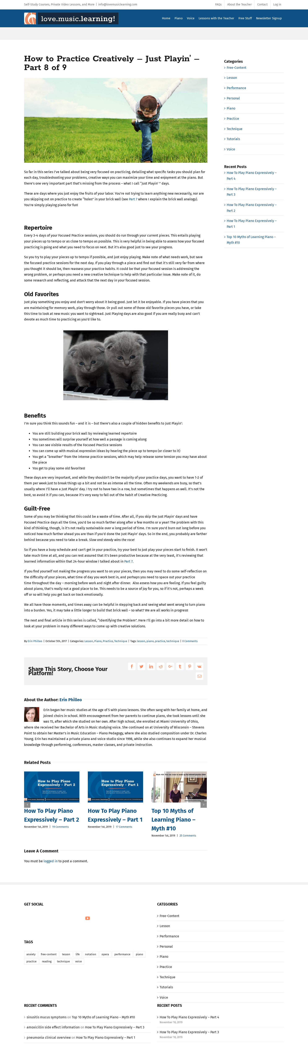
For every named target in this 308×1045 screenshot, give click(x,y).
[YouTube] (87, 918)
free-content (49, 954)
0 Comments (190, 641)
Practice (108, 641)
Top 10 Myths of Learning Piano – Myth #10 (173, 819)
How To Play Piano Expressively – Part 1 (105, 1038)
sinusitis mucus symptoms (46, 1017)
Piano (98, 641)
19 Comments (60, 826)
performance (122, 954)
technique (172, 641)
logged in (51, 861)
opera (105, 954)
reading (47, 961)
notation (90, 954)
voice (78, 961)
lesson (141, 641)
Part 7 (133, 199)
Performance (236, 88)
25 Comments (188, 835)
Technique (120, 641)
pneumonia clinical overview (49, 1038)
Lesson (88, 641)
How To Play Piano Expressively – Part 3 (114, 1027)
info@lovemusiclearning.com (117, 4)
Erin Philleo (35, 641)
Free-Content (236, 68)
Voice (231, 149)
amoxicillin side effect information (53, 1027)
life (78, 954)
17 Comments (124, 826)
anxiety (30, 954)
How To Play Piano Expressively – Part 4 (189, 1017)
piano (150, 641)
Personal (233, 98)
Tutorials (233, 139)
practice (160, 641)
